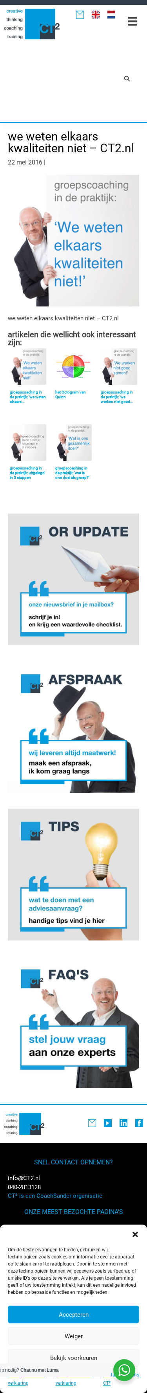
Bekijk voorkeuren (73, 1358)
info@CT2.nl (24, 1178)
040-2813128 (24, 1187)
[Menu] (132, 21)
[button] (135, 1234)
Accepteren (74, 1314)
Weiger (74, 1336)
